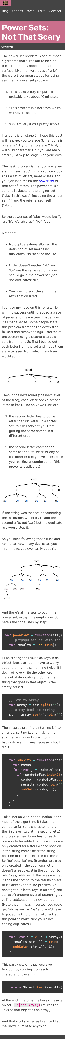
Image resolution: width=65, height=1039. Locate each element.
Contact (55, 11)
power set (46, 181)
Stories (17, 11)
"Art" (30, 11)
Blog (5, 11)
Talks (41, 11)
